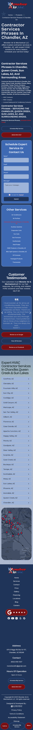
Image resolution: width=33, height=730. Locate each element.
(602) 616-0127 (16, 662)
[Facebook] (8, 618)
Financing (16, 595)
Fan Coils (16, 234)
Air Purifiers (16, 218)
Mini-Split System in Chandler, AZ (16, 251)
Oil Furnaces (16, 255)
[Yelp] (20, 618)
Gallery (16, 591)
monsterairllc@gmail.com (16, 666)
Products (19, 15)
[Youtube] (12, 618)
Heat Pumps (16, 244)
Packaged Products (17, 258)
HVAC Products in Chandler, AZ (16, 248)
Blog (16, 602)
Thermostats (16, 262)
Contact (16, 585)
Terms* (21, 195)
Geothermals (17, 241)
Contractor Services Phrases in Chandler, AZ (16, 222)
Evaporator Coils (16, 230)
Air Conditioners (16, 215)
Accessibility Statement (16, 717)
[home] (16, 5)
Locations (16, 598)
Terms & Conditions (16, 714)
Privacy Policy (16, 710)
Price (16, 588)
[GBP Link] (16, 612)
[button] (28, 726)
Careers (16, 605)
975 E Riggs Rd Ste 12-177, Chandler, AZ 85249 (16, 651)
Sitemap (16, 721)
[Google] (24, 618)
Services (16, 581)
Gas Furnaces (16, 237)
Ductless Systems (16, 227)
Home (10, 15)
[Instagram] (16, 618)
